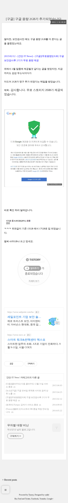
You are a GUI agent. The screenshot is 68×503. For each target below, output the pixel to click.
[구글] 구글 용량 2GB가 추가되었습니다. (34, 19)
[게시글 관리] (20, 363)
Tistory (31, 495)
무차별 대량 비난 (18, 425)
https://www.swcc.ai (16, 335)
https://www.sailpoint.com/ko (20, 312)
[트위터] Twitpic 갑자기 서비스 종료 (22, 405)
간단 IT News (12, 377)
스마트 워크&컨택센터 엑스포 (26, 339)
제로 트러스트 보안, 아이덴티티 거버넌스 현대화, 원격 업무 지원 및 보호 (24, 323)
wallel (47, 495)
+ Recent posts (9, 479)
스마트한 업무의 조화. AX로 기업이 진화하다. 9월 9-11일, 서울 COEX (34, 346)
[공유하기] (16, 363)
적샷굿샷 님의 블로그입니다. (21, 429)
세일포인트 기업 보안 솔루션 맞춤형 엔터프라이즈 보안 (24, 317)
